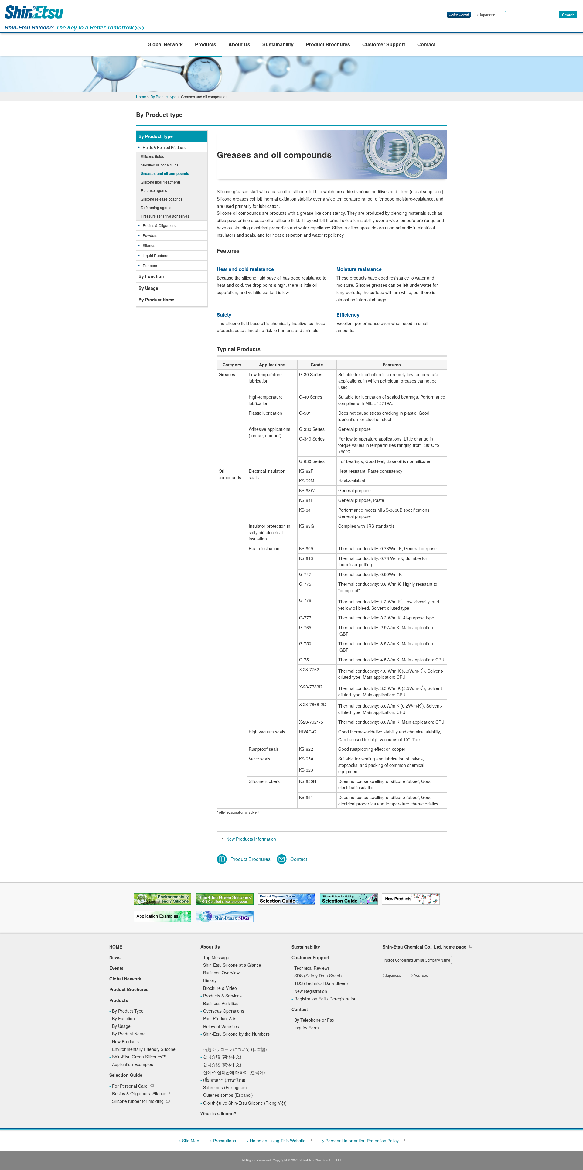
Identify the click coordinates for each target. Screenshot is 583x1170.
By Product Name (156, 300)
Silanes (149, 245)
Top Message (216, 957)
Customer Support (383, 44)
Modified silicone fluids (160, 164)
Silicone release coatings (161, 198)
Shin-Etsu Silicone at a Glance (232, 965)
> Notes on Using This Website (275, 1140)
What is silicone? (218, 1113)
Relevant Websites (221, 1026)
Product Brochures (328, 44)
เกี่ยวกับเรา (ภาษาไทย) (224, 1080)
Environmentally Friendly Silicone (144, 1049)
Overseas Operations (223, 1011)
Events (116, 968)
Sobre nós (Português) (225, 1087)
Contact (426, 44)
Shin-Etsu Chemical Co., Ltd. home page (424, 947)
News (115, 957)
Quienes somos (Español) (228, 1095)
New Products (125, 1041)
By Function (151, 276)
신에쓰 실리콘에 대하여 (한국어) (234, 1072)
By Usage (148, 288)
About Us (239, 44)
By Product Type (155, 136)
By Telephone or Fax (314, 1020)
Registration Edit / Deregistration (325, 999)
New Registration (310, 991)
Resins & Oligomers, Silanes (139, 1093)
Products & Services (222, 996)
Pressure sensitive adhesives (165, 215)
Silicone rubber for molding (138, 1101)
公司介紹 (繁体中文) (222, 1065)
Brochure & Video (220, 988)
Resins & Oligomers (159, 225)
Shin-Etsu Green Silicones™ (139, 1057)
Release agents (154, 190)
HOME (115, 947)
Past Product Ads (219, 1018)
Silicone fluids (152, 156)
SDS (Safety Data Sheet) (318, 976)
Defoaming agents (156, 207)
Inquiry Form (306, 1027)
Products (205, 44)
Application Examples (132, 1064)
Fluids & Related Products (164, 147)
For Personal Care (130, 1086)
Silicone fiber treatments (161, 181)
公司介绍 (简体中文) (222, 1057)
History (209, 980)
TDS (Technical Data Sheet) (321, 983)
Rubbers (150, 265)
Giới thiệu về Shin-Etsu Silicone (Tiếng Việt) (245, 1103)
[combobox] (532, 14)
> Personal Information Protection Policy (360, 1140)
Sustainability (278, 44)
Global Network (165, 44)
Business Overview (221, 972)
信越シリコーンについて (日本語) (235, 1049)
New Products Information (251, 839)
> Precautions (223, 1140)
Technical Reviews (312, 968)
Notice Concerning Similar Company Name (417, 959)
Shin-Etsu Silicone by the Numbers (236, 1034)
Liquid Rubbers (155, 255)
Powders (150, 235)
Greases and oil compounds (165, 173)
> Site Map (189, 1140)
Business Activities (220, 1003)
